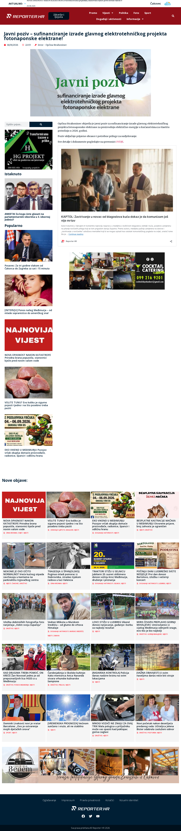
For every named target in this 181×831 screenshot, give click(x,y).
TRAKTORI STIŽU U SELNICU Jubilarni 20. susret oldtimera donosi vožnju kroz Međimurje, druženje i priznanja (110, 576)
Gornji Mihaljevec (155, 634)
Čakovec (15, 583)
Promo (93, 12)
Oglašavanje (49, 800)
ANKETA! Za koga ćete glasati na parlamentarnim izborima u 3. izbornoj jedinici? (27, 216)
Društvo (149, 530)
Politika (123, 12)
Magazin (69, 530)
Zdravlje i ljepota (57, 530)
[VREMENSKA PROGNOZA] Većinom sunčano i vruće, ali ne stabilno (68, 725)
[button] (173, 16)
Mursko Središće (76, 631)
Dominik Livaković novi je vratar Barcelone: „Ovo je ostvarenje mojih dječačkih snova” (22, 726)
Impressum (68, 800)
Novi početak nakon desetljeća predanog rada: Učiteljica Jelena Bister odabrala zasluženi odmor (155, 726)
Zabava (56, 636)
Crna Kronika (11, 533)
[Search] (40, 124)
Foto (136, 12)
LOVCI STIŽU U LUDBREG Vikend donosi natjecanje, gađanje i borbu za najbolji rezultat (112, 624)
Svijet (20, 533)
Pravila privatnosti (90, 800)
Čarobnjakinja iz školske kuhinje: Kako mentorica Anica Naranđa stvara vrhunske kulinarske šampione (66, 677)
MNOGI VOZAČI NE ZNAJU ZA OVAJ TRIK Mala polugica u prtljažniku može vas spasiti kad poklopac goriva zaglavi (112, 728)
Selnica (117, 583)
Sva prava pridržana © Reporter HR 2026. (90, 827)
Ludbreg (161, 583)
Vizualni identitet (128, 800)
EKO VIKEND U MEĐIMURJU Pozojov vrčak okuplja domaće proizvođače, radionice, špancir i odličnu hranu (26, 452)
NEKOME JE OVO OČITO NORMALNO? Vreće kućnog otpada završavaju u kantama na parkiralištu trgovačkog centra (23, 576)
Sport (147, 12)
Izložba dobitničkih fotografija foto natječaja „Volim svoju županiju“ (23, 623)
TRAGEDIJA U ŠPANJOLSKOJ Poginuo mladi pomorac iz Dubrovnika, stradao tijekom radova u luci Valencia (64, 576)
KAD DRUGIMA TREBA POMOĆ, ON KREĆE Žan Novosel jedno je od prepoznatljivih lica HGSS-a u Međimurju (23, 677)
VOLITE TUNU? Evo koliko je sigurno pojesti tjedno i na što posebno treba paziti (26, 405)
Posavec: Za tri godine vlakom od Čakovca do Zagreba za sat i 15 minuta (27, 267)
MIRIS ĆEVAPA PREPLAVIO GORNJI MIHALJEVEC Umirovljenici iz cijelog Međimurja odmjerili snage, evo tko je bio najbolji (157, 626)
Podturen (152, 733)
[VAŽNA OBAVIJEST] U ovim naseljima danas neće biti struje (155, 674)
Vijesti (106, 12)
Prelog (62, 685)
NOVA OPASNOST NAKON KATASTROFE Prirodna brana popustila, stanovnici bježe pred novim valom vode (28, 357)
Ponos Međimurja (21, 685)
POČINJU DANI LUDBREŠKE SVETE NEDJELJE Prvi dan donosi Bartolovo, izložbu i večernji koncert (156, 576)
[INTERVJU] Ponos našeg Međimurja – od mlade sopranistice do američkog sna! (28, 312)
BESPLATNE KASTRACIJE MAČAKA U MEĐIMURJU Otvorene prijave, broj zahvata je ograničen (156, 523)
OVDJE (119, 141)
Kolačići (109, 800)
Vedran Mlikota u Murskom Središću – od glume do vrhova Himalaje (65, 624)
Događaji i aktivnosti (108, 19)
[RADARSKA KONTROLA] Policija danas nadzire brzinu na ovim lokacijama (110, 675)
